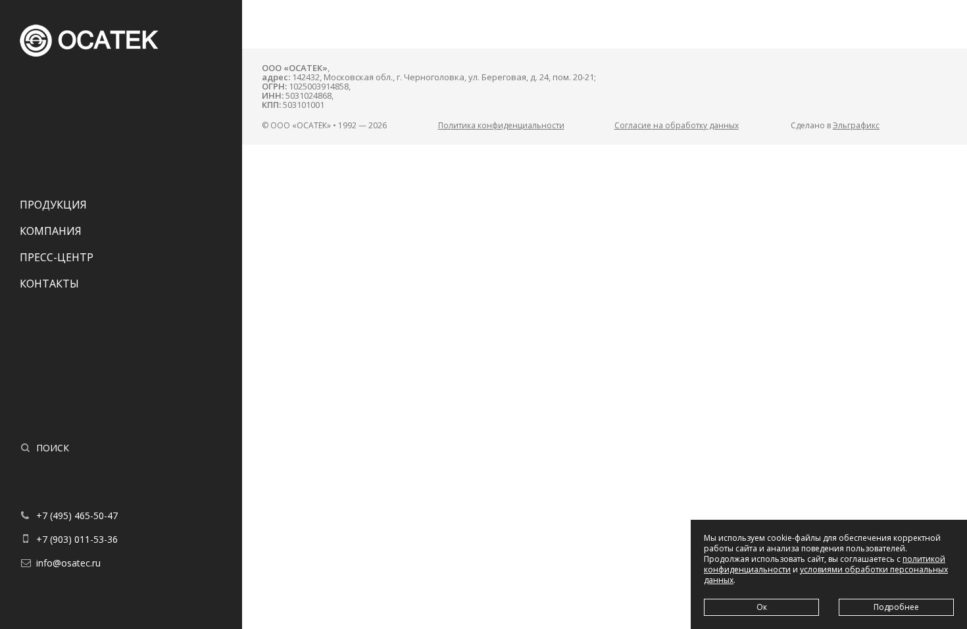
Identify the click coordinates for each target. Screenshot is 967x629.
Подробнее (896, 607)
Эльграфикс (856, 125)
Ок (761, 607)
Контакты (49, 283)
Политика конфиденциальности (501, 125)
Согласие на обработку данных (676, 125)
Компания (51, 231)
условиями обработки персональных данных (826, 575)
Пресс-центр (56, 257)
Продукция (53, 204)
